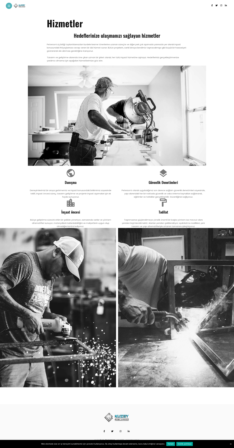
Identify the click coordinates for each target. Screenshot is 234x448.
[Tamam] (230, 444)
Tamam (171, 444)
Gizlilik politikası (184, 444)
